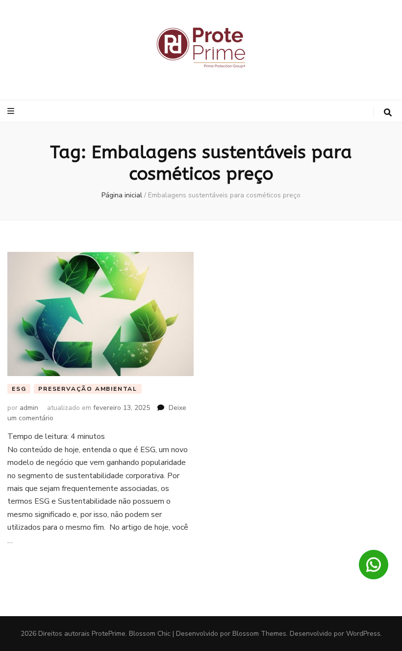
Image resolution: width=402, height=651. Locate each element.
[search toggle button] (388, 112)
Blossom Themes (259, 633)
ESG (19, 389)
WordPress (363, 633)
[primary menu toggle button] (12, 111)
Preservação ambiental (87, 389)
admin (29, 407)
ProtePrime (109, 633)
